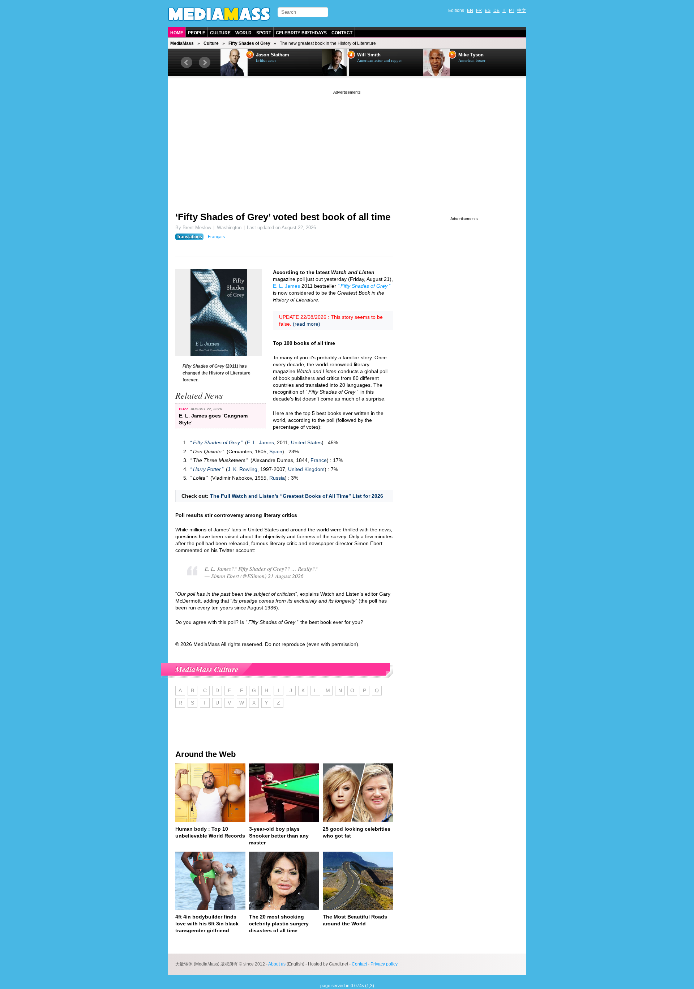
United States (306, 442)
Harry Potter (207, 469)
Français (216, 236)
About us (277, 964)
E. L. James (286, 286)
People (196, 32)
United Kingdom (306, 469)
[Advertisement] (347, 146)
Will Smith (369, 54)
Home (176, 32)
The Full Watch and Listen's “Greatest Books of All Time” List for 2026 (296, 496)
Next (204, 62)
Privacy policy (384, 964)
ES (487, 10)
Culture (220, 32)
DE (496, 10)
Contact (341, 32)
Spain (275, 451)
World (243, 32)
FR (479, 10)
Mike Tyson (471, 54)
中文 (521, 10)
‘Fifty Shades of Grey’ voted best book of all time (282, 216)
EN (470, 10)
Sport (263, 32)
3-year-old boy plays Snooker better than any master (279, 835)
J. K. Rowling (242, 469)
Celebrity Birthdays (301, 32)
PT (511, 10)
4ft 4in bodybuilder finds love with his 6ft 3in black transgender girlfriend (207, 923)
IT (504, 10)
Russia (277, 478)
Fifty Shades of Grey (249, 43)
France (318, 460)
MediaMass (182, 43)
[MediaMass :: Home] (219, 14)
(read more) (306, 324)
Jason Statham (272, 54)
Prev (186, 62)
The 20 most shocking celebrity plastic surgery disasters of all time (279, 923)
